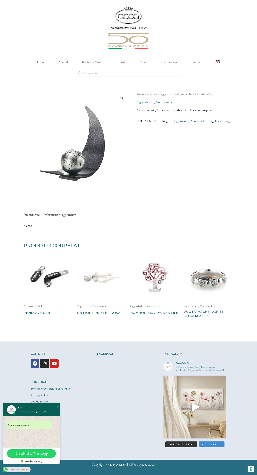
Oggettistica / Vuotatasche (176, 94)
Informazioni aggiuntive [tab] (60, 215)
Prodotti (120, 62)
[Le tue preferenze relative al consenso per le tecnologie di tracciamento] (251, 469)
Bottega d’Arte (92, 62)
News (143, 62)
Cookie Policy (39, 401)
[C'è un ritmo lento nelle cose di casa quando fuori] (194, 407)
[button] (122, 98)
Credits (161, 464)
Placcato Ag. (222, 121)
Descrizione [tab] (32, 215)
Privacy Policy (39, 395)
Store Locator (169, 62)
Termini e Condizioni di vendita (50, 388)
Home (41, 62)
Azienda (63, 62)
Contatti (197, 62)
